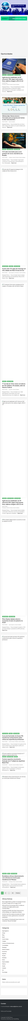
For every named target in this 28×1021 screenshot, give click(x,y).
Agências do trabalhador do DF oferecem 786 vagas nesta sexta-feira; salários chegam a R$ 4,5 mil (12, 79)
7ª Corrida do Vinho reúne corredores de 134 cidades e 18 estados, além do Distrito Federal (13, 385)
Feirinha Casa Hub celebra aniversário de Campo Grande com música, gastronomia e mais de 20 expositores (13, 916)
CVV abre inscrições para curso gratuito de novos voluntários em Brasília (12, 153)
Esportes (4, 381)
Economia (4, 951)
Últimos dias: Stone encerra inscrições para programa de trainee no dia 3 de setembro (13, 117)
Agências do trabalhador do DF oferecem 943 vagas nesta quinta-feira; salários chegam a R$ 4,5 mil (13, 502)
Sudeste (15, 756)
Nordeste (4, 957)
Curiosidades (5, 945)
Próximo (18, 893)
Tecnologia (4, 972)
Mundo (3, 955)
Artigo (3, 933)
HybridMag (16, 1019)
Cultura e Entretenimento (8, 943)
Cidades (4, 149)
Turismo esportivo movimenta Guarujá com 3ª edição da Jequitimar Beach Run (13, 760)
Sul (3, 970)
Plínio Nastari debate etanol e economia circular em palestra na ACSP (12, 620)
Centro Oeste (5, 733)
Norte (9, 873)
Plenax (11, 1017)
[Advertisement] (14, 35)
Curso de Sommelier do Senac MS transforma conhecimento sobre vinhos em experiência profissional (13, 737)
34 (12, 893)
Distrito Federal (10, 84)
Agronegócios (5, 266)
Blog (3, 935)
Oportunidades (16, 84)
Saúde (3, 966)
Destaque (4, 84)
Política (4, 964)
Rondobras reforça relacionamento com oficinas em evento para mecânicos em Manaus (13, 877)
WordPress (9, 1019)
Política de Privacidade (6, 1011)
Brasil (3, 937)
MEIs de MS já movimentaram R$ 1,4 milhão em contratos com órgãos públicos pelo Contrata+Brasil (13, 907)
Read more (9, 91)
